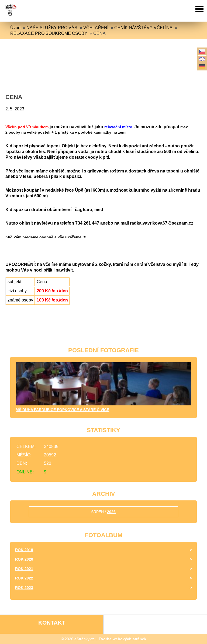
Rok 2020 (24, 559)
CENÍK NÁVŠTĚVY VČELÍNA (143, 27)
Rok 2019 (24, 550)
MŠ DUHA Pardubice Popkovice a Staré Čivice (62, 410)
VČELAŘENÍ (95, 27)
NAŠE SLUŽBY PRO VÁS (51, 27)
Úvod (15, 27)
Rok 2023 (24, 587)
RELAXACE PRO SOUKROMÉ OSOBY (48, 33)
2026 (111, 512)
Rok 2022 (24, 578)
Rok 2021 (24, 569)
